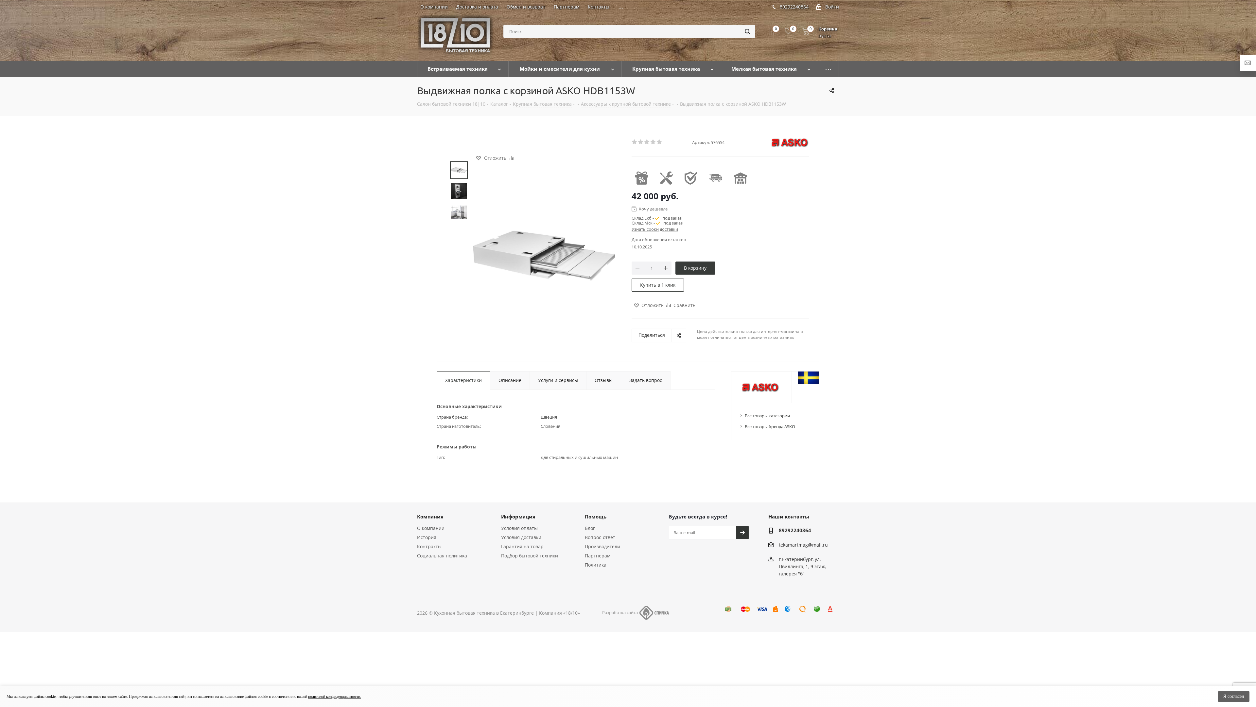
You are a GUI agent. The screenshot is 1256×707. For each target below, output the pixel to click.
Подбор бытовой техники (529, 556)
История (426, 537)
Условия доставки (521, 537)
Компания (430, 516)
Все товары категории (767, 416)
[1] (635, 142)
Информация (518, 516)
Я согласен (1233, 696)
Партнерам (597, 556)
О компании (431, 528)
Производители (602, 546)
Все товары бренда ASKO (770, 426)
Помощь (595, 516)
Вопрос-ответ (600, 537)
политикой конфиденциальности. (334, 696)
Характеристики (463, 380)
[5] (659, 142)
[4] (653, 142)
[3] (647, 142)
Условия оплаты (519, 528)
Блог (590, 528)
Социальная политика (442, 556)
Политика (595, 565)
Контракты (429, 546)
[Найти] (747, 31)
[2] (641, 142)
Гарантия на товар (522, 546)
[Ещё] (828, 69)
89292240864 (794, 7)
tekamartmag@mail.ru (803, 545)
